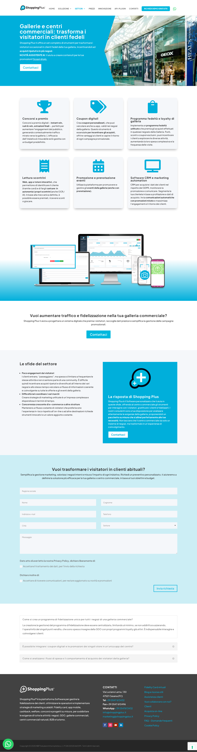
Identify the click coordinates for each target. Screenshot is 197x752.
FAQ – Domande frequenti (158, 720)
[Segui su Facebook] (105, 725)
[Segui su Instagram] (110, 725)
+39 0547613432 (124, 708)
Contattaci (30, 67)
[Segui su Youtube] (116, 725)
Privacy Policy (151, 715)
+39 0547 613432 (115, 700)
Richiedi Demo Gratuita (156, 8)
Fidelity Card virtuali (155, 687)
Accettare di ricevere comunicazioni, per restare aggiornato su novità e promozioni (67, 580)
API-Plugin (120, 9)
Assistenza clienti (153, 696)
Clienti (147, 706)
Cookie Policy (151, 725)
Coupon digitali (87, 118)
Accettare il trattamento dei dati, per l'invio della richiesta (54, 566)
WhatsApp (174, 8)
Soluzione (63, 9)
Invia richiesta (165, 588)
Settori (79, 9)
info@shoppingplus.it (114, 712)
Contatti (133, 9)
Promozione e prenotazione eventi (96, 179)
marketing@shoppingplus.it (118, 716)
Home (52, 9)
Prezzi (92, 9)
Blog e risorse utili (153, 692)
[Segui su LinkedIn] (121, 725)
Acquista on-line (153, 711)
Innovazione (104, 9)
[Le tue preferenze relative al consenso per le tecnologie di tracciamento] (192, 747)
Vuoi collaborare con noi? (157, 701)
